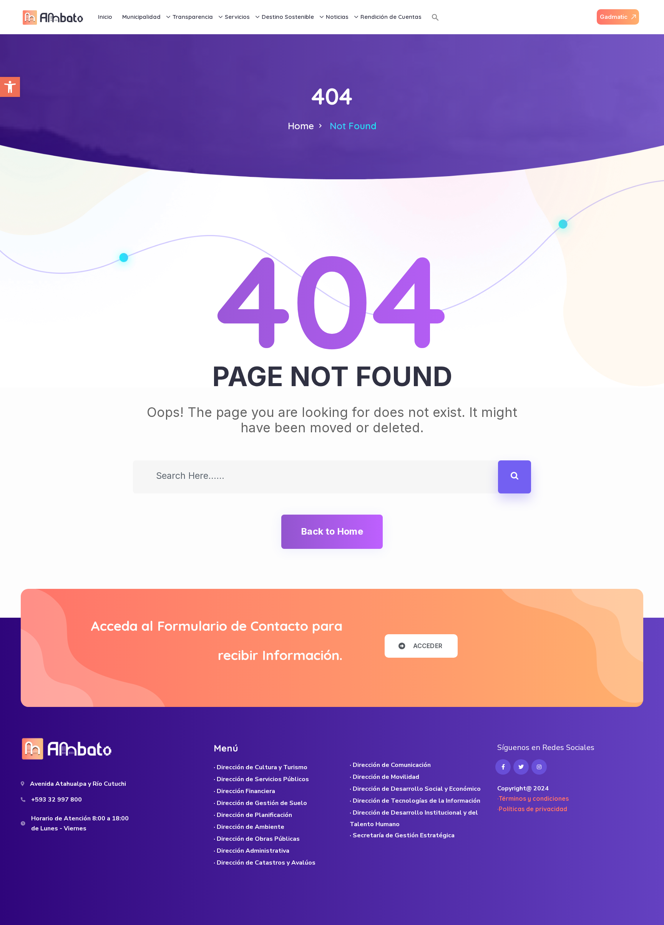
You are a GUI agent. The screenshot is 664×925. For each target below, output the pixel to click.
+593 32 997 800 (56, 799)
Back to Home (332, 531)
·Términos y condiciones (533, 798)
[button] (10, 87)
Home (301, 126)
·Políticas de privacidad (532, 809)
